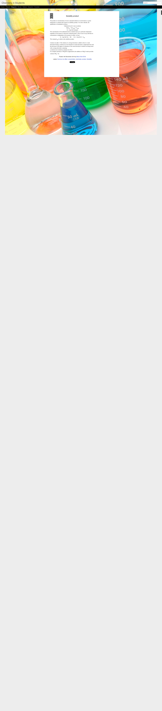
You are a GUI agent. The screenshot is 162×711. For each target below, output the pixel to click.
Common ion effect (62, 59)
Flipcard (8, 7)
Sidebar (25, 7)
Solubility (89, 59)
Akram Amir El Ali (81, 56)
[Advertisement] (104, 39)
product (84, 59)
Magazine (14, 7)
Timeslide (36, 7)
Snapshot (30, 7)
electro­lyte (79, 59)
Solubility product (72, 16)
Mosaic (20, 7)
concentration (71, 59)
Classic (3, 7)
